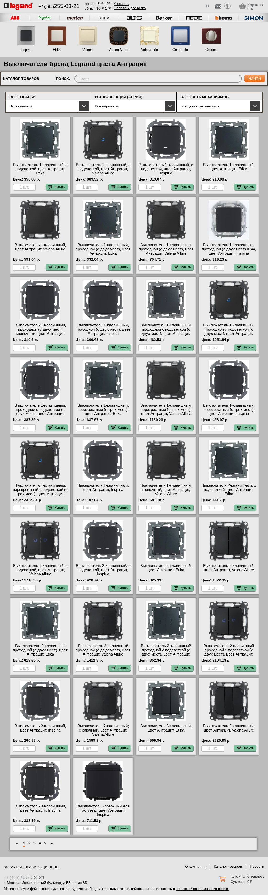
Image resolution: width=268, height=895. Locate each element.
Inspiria (25, 50)
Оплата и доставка (130, 8)
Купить (60, 187)
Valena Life (149, 50)
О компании (195, 866)
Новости (257, 866)
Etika (57, 50)
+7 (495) (59, 6)
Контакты (121, 4)
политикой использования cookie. (202, 889)
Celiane (211, 50)
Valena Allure (118, 50)
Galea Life (180, 50)
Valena (87, 50)
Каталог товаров (228, 866)
